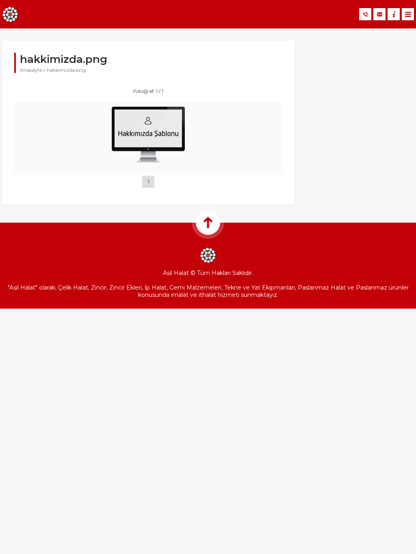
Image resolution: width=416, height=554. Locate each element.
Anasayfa (31, 70)
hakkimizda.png (66, 70)
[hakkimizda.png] (148, 163)
